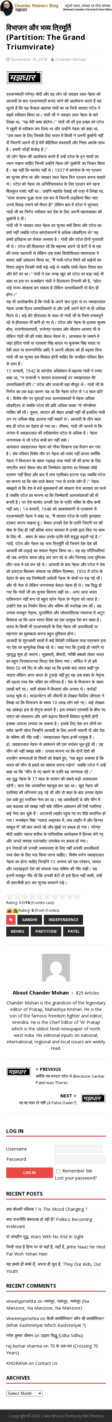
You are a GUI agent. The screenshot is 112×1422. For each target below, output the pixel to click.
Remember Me (77, 1171)
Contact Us (46, 1363)
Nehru (17, 931)
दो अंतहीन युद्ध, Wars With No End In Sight (45, 1236)
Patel (74, 931)
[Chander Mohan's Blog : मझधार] (56, 12)
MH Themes (93, 1416)
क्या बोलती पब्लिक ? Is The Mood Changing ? (46, 1209)
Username (16, 1149)
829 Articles (87, 993)
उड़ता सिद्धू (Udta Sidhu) (62, 1335)
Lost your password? (76, 1178)
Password (16, 1159)
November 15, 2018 (29, 59)
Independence (63, 919)
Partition (46, 931)
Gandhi (29, 919)
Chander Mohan (70, 59)
